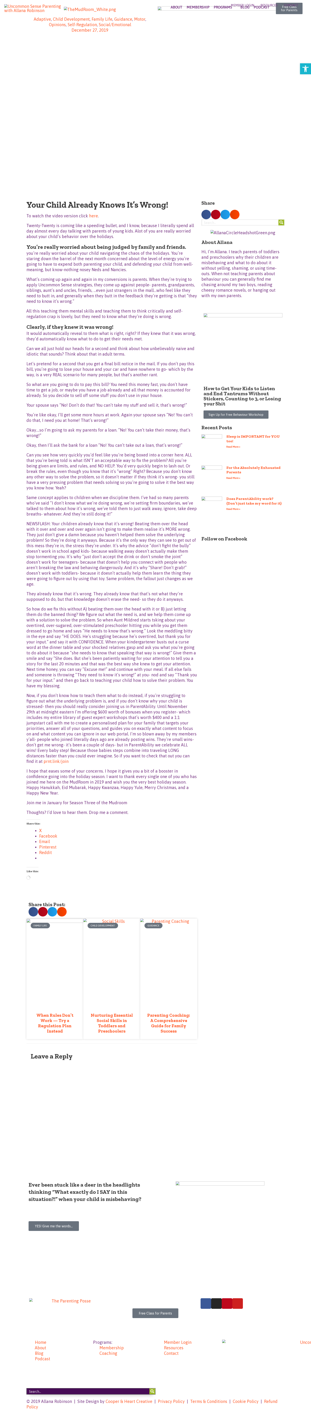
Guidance (123, 19)
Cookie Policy (246, 1401)
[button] (33, 911)
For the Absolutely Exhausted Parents (253, 470)
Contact (291, 5)
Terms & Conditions (208, 1401)
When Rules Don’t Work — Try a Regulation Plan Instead (54, 1023)
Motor (139, 19)
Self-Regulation (82, 24)
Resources (269, 5)
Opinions (57, 24)
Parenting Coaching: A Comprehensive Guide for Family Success (168, 1023)
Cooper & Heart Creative (129, 1401)
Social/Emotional (115, 24)
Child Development (71, 19)
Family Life (102, 19)
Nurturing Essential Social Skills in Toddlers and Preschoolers (112, 1023)
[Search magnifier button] (281, 222)
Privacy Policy (171, 1401)
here (93, 215)
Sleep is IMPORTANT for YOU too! (253, 438)
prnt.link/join (56, 761)
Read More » (233, 446)
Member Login (242, 5)
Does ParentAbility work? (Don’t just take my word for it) (254, 501)
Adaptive (42, 19)
